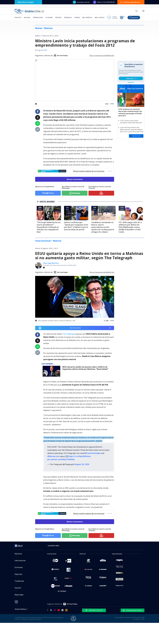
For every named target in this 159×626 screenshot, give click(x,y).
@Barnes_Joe (53, 456)
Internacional (38, 17)
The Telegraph (69, 334)
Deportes (58, 17)
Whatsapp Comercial (95, 610)
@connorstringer (92, 453)
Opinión (77, 17)
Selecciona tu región (25, 2)
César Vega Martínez (51, 263)
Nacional (27, 17)
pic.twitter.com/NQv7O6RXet (61, 459)
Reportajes (19, 594)
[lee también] (52, 371)
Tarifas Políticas (20, 609)
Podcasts (18, 17)
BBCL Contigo (99, 17)
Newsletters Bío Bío (83, 2)
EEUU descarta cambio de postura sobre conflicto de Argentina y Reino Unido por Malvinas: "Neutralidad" (85, 368)
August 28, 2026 (82, 464)
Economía (49, 17)
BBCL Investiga (87, 17)
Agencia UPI (42, 50)
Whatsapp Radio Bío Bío (134, 610)
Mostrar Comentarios (75, 179)
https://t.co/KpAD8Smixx (79, 456)
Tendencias (68, 17)
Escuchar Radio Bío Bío (131, 2)
